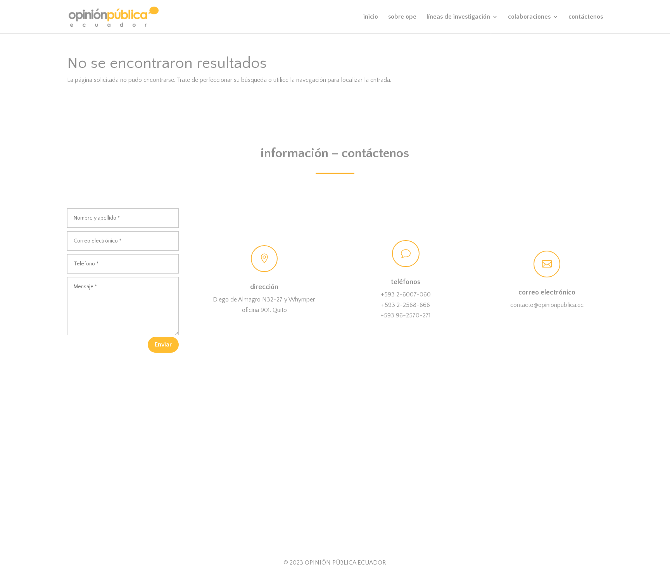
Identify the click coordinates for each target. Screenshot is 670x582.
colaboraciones (529, 17)
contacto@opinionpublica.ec (547, 304)
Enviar (163, 344)
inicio (370, 17)
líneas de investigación (458, 17)
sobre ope (402, 17)
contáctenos (585, 17)
